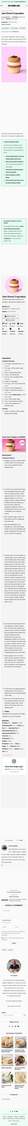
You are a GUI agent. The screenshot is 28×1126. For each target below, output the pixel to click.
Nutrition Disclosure (7, 755)
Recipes (16, 1116)
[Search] (26, 5)
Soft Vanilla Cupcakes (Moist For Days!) (7, 1050)
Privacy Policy (10, 1118)
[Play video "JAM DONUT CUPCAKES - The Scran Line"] (14, 445)
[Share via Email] (21, 840)
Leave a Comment (6, 24)
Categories (10, 1116)
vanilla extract (16, 394)
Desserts (6, 10)
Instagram (7, 238)
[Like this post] (17, 840)
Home (2, 10)
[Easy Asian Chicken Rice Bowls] (21, 1060)
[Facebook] (10, 1111)
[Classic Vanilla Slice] (7, 1060)
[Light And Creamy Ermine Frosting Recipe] (21, 1078)
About (4, 1118)
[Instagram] (12, 1111)
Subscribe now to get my (14, 1)
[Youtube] (17, 1111)
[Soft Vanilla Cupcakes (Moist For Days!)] (7, 1042)
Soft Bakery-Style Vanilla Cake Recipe (20, 1050)
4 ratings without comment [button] (18, 900)
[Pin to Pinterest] (20, 840)
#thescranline (14, 772)
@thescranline (14, 769)
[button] (2, 22)
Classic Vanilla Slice (6, 1067)
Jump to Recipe (5, 28)
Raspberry (11, 949)
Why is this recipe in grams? (14, 161)
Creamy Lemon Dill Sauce (6, 1086)
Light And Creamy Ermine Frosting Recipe (19, 1087)
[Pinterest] (14, 1111)
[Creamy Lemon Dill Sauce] (7, 1078)
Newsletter (22, 1116)
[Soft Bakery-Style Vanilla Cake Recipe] (21, 1042)
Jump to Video (14, 28)
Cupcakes (10, 10)
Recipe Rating (6, 920)
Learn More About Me (14, 1006)
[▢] (3, 363)
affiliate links (15, 31)
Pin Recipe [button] (11, 320)
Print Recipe (22, 28)
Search (3, 1012)
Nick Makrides (6, 17)
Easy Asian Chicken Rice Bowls (20, 1068)
